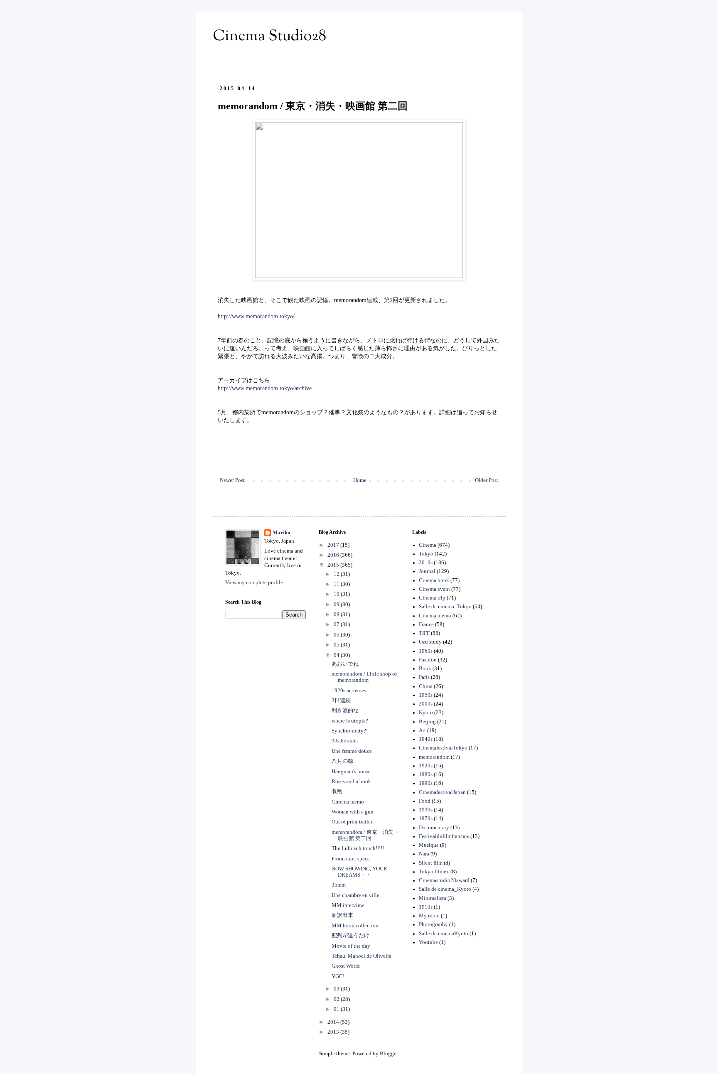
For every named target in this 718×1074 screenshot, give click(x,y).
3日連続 (341, 700)
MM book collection (355, 926)
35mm (339, 885)
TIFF (424, 633)
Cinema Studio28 (269, 36)
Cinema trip (432, 598)
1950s (426, 695)
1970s (426, 818)
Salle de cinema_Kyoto (445, 889)
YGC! (338, 976)
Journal (427, 571)
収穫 (337, 791)
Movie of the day (351, 946)
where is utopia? (350, 721)
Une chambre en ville (355, 895)
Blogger (389, 1054)
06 (337, 635)
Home (359, 480)
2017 (333, 545)
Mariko (281, 533)
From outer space (351, 859)
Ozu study (430, 642)
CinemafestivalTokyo (443, 748)
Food (424, 801)
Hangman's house (351, 771)
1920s (426, 766)
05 (337, 645)
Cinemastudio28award (444, 880)
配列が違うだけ (350, 936)
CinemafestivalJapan (442, 792)
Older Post (486, 480)
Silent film (431, 863)
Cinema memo (348, 802)
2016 (333, 555)
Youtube (428, 942)
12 (337, 574)
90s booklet (345, 741)
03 (337, 989)
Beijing (427, 722)
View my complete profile (254, 582)
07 (337, 624)
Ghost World (346, 966)
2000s (426, 704)
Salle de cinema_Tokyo (445, 607)
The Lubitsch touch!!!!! (358, 848)
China (426, 686)
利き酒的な (345, 710)
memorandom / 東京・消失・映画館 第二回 (365, 835)
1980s (426, 774)
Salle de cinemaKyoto (443, 933)
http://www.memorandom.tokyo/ (256, 316)
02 (337, 999)
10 (337, 594)
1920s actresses (349, 690)
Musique (429, 845)
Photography (433, 924)
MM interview (348, 905)
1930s (426, 810)
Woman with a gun (353, 812)
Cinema (427, 545)
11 (337, 584)
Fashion (428, 660)
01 (337, 1009)
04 (337, 655)
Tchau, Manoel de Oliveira (361, 956)
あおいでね (345, 664)
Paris (424, 677)
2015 (333, 565)
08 (337, 614)
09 (337, 604)
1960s (426, 651)
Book (425, 668)
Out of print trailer (352, 822)
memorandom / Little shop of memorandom (364, 677)
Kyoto (426, 712)
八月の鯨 (342, 761)
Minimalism (432, 898)
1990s (426, 783)
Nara (424, 854)
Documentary (434, 828)
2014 (333, 1022)
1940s (426, 739)
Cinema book (434, 580)
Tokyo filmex (434, 872)
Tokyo (426, 554)
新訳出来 (342, 915)
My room (429, 916)
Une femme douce (352, 751)
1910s (426, 907)
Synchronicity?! (350, 731)
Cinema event (434, 589)
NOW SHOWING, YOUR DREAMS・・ (359, 872)
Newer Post (232, 480)
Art (422, 730)
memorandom (434, 757)
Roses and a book (351, 781)
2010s (426, 562)
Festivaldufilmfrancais (444, 836)
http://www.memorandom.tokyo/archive (265, 388)
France (426, 624)
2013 (333, 1032)
